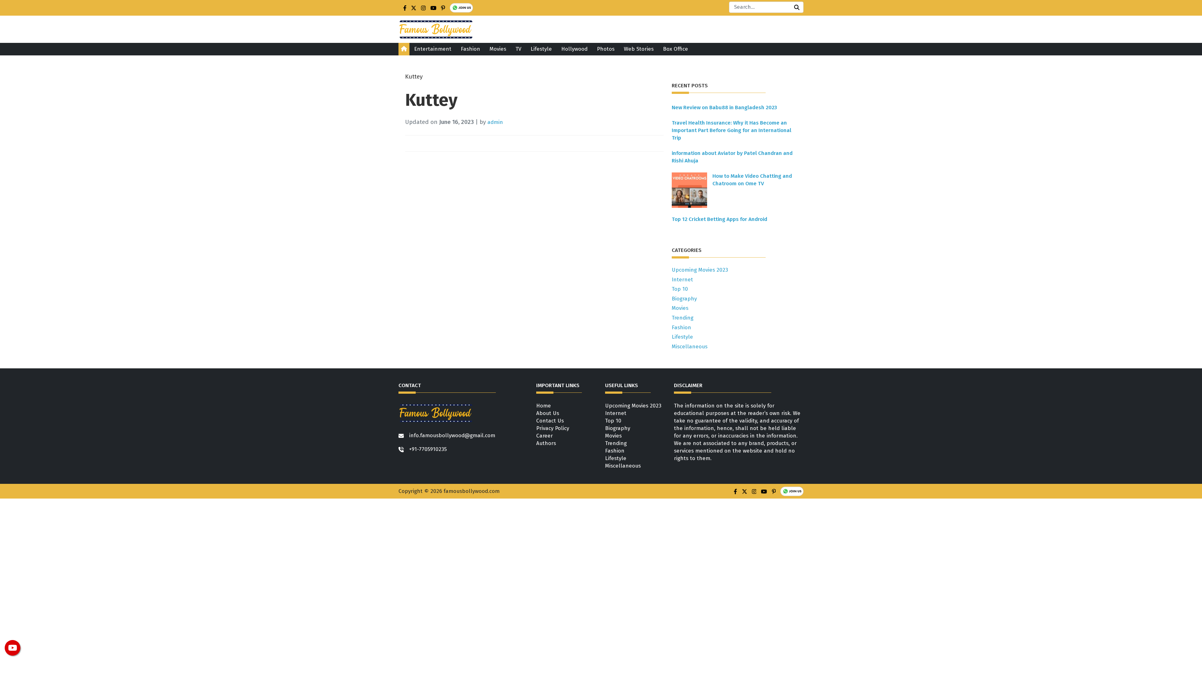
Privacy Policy (552, 428)
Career (544, 436)
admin (495, 122)
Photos (605, 49)
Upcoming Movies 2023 (700, 270)
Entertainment (432, 49)
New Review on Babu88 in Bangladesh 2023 (724, 107)
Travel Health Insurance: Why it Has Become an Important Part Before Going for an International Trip (731, 130)
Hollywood (574, 49)
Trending (682, 318)
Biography (684, 298)
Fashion (470, 49)
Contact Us (550, 420)
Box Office (675, 49)
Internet (682, 279)
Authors (546, 443)
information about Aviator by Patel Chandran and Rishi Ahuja (732, 157)
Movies (498, 49)
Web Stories (639, 49)
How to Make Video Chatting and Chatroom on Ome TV (752, 180)
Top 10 (680, 289)
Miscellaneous (689, 346)
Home (543, 405)
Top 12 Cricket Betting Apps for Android (719, 219)
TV (518, 49)
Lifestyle (541, 49)
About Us (547, 413)
